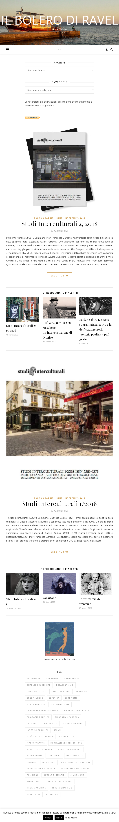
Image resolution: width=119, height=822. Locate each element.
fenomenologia (60, 704)
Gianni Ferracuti (73, 723)
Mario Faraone (36, 743)
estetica (54, 698)
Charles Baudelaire (39, 685)
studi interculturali (59, 781)
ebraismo (81, 691)
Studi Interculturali (70, 218)
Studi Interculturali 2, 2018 (59, 223)
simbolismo (78, 775)
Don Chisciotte (36, 691)
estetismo (71, 698)
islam (57, 730)
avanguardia (72, 678)
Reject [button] (59, 817)
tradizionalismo (62, 788)
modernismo (34, 756)
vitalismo (52, 794)
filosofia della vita (76, 711)
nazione (32, 762)
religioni (32, 775)
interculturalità (37, 730)
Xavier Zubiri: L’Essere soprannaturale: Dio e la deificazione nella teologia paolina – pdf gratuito (95, 329)
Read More (71, 817)
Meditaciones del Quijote (66, 743)
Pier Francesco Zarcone (75, 762)
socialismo (34, 781)
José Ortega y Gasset (40, 736)
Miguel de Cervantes (39, 749)
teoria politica (36, 788)
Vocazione (49, 598)
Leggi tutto (59, 275)
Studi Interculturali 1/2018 (59, 503)
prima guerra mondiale (41, 768)
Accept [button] (48, 817)
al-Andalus (34, 678)
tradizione (33, 794)
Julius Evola (66, 736)
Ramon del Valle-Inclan (75, 768)
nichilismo (48, 762)
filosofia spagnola (67, 717)
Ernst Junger (35, 698)
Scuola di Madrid (54, 775)
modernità (54, 756)
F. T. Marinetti (36, 704)
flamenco (33, 723)
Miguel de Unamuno (70, 749)
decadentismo (64, 685)
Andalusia (52, 678)
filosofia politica (38, 717)
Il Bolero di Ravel (59, 20)
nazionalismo (74, 756)
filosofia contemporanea (43, 711)
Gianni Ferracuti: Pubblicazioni (59, 659)
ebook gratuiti (44, 218)
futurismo (50, 723)
